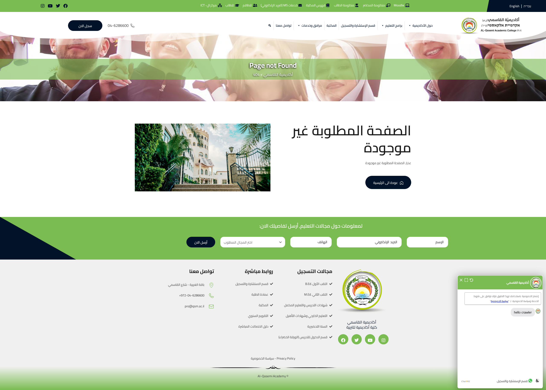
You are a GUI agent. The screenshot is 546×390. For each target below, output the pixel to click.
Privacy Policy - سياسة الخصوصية (273, 358)
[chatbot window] (500, 331)
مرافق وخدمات (312, 25)
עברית (527, 6)
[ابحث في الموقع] (269, 25)
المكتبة (332, 25)
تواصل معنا (283, 25)
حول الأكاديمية (422, 25)
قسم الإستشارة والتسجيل (358, 25)
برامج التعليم (393, 25)
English (514, 6)
